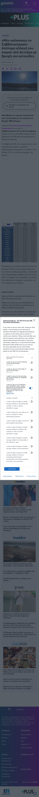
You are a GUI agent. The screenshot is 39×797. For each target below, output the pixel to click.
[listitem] (19, 357)
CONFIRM (12, 469)
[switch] (31, 363)
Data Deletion (7, 476)
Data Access (19, 476)
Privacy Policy (31, 476)
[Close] (35, 321)
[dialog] (19, 398)
